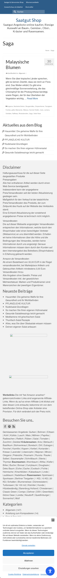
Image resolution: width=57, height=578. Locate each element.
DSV (38, 491)
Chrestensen (46, 488)
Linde (45, 471)
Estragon (48, 445)
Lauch (21, 435)
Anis (39, 441)
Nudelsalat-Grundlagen (16, 143)
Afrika (42, 461)
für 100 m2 (21, 485)
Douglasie (44, 465)
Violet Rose (37, 113)
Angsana (10, 106)
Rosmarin (28, 455)
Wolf (17, 498)
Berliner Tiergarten (24, 478)
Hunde (40, 485)
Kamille (16, 448)
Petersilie (17, 455)
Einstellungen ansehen (28, 568)
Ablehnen (28, 560)
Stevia (42, 458)
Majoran (39, 451)
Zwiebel (17, 441)
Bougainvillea (30, 106)
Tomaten (44, 438)
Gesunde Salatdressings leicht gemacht (24, 152)
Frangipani (48, 106)
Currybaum (31, 465)
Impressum (45, 574)
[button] (52, 520)
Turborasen (8, 485)
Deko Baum (8, 468)
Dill (40, 445)
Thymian (7, 461)
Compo (22, 491)
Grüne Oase (9, 495)
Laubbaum (8, 475)
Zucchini (7, 441)
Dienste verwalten (28, 545)
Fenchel (7, 448)
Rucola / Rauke (42, 455)
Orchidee (8, 113)
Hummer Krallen (34, 110)
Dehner (31, 491)
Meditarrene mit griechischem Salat (23, 316)
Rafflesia (15, 113)
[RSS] (14, 426)
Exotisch (35, 468)
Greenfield (47, 491)
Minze (48, 451)
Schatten (11, 481)
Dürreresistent (40, 481)
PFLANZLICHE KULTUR (17, 139)
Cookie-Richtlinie (14, 574)
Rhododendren (23, 113)
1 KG (37, 478)
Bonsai (21, 465)
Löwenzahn (28, 451)
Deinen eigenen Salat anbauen (21, 326)
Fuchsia (8, 110)
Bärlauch (48, 441)
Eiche (19, 468)
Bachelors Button (19, 106)
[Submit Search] (14, 11)
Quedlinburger (42, 495)
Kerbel (33, 448)
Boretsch (32, 445)
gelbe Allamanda (16, 110)
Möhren (36, 435)
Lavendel (15, 451)
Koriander (43, 448)
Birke (5, 465)
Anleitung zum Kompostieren (20, 513)
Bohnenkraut (20, 445)
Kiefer (50, 461)
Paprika (45, 435)
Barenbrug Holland (28, 488)
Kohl (6, 435)
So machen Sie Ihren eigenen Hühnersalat (26, 148)
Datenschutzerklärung (31, 574)
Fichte (44, 468)
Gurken (32, 432)
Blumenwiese (24, 481)
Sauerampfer (17, 458)
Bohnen (42, 432)
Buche (13, 465)
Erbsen (50, 432)
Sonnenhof (8, 498)
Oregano (7, 455)
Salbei (6, 458)
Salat (35, 438)
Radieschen (9, 438)
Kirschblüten (21, 471)
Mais (28, 435)
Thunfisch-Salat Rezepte (18, 320)
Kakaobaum (35, 471)
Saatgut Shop (28, 20)
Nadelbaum (20, 475)
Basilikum (7, 445)
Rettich (19, 438)
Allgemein (22, 73)
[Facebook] (5, 426)
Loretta (19, 495)
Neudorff (29, 495)
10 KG (45, 478)
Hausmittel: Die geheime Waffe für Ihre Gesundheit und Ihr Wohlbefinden (24, 298)
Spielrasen (47, 475)
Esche (26, 468)
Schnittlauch (31, 458)
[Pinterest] (9, 426)
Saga (31, 113)
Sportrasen (8, 478)
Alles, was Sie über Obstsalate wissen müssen (28, 323)
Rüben (28, 438)
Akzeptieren (28, 552)
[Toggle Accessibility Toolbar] (50, 571)
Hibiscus (25, 110)
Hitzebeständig (10, 488)
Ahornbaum (32, 461)
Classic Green (10, 491)
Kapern (25, 448)
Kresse (6, 451)
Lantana (47, 110)
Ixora (41, 110)
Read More (32, 98)
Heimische (8, 471)
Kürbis (13, 435)
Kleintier (32, 485)
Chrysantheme (39, 106)
